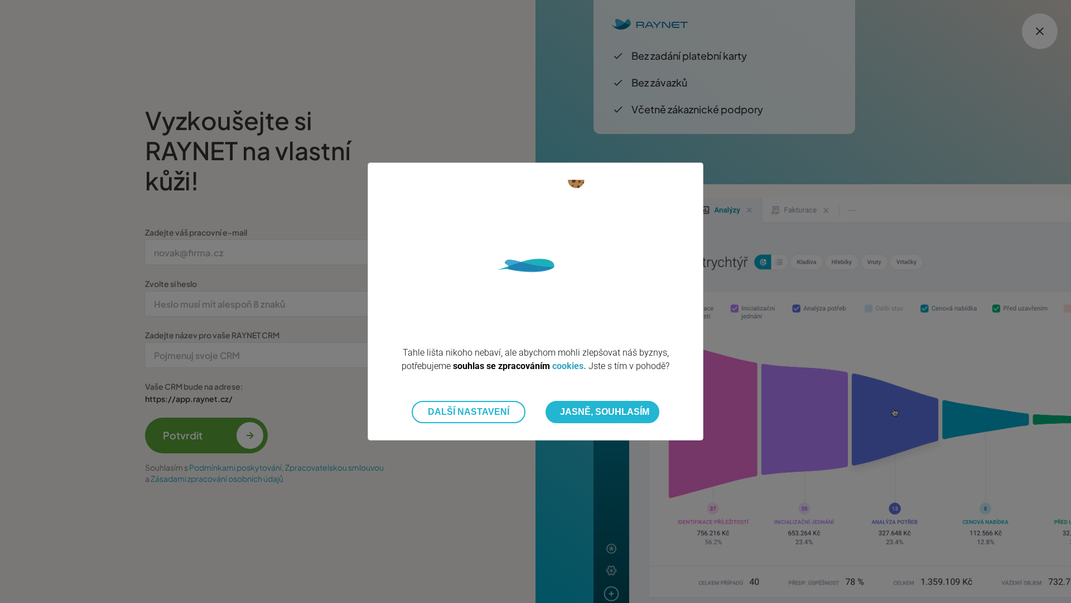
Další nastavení (468, 412)
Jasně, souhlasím (604, 412)
